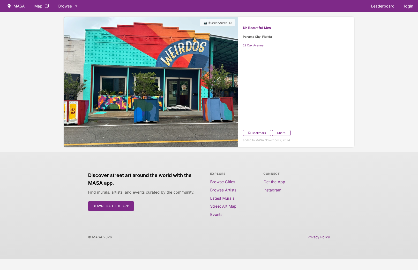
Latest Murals (222, 198)
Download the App (111, 206)
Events (216, 214)
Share (281, 133)
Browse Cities (222, 181)
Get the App (274, 181)
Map (38, 6)
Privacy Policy (318, 237)
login (408, 6)
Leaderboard (383, 6)
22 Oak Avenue (253, 45)
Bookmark (259, 133)
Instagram (272, 190)
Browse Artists (223, 190)
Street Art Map (223, 206)
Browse (65, 6)
